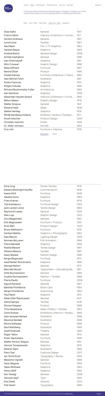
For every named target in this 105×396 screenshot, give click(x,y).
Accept (99, 393)
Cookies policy (68, 393)
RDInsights (40, 5)
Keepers (66, 23)
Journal (62, 5)
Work (54, 134)
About (26, 5)
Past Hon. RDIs (55, 23)
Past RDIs (43, 23)
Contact (70, 5)
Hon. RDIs (33, 23)
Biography (44, 134)
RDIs (32, 5)
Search (98, 5)
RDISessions (52, 5)
